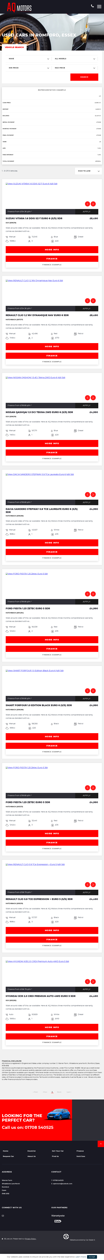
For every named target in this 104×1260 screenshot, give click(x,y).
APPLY (87, 212)
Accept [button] (92, 1257)
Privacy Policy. (30, 1239)
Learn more (80, 1257)
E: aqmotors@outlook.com (61, 1183)
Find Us (55, 1156)
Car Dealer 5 (90, 1240)
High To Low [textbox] (84, 171)
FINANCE (52, 259)
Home (5, 1151)
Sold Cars (81, 1156)
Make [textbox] (11, 58)
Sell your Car (58, 1151)
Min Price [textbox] (14, 68)
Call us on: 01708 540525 (27, 1128)
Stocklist (32, 1151)
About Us (32, 1156)
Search (84, 77)
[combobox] (29, 58)
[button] (101, 1144)
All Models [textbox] (60, 58)
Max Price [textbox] (60, 68)
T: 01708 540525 (57, 1180)
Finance (80, 1151)
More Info (52, 250)
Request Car (8, 1156)
